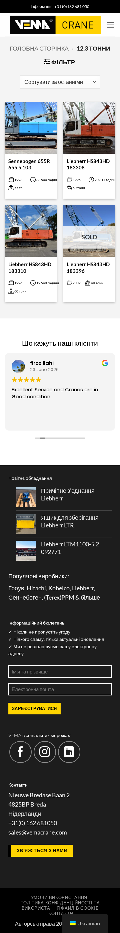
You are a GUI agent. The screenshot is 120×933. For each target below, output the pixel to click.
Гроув (16, 588)
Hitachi (36, 588)
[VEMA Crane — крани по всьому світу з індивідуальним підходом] (55, 25)
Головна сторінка (39, 48)
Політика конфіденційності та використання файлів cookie (60, 905)
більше (90, 597)
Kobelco (59, 588)
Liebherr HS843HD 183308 (88, 164)
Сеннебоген (25, 597)
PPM (67, 597)
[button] (110, 25)
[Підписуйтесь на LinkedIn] (69, 752)
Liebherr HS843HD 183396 (88, 267)
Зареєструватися (34, 708)
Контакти (60, 913)
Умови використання (59, 897)
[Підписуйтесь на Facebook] (20, 752)
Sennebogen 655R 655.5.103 (29, 164)
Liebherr (83, 588)
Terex (53, 597)
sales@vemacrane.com (37, 832)
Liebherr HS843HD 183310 (29, 267)
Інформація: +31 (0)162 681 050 (60, 6)
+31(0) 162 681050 (32, 823)
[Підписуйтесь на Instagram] (45, 752)
